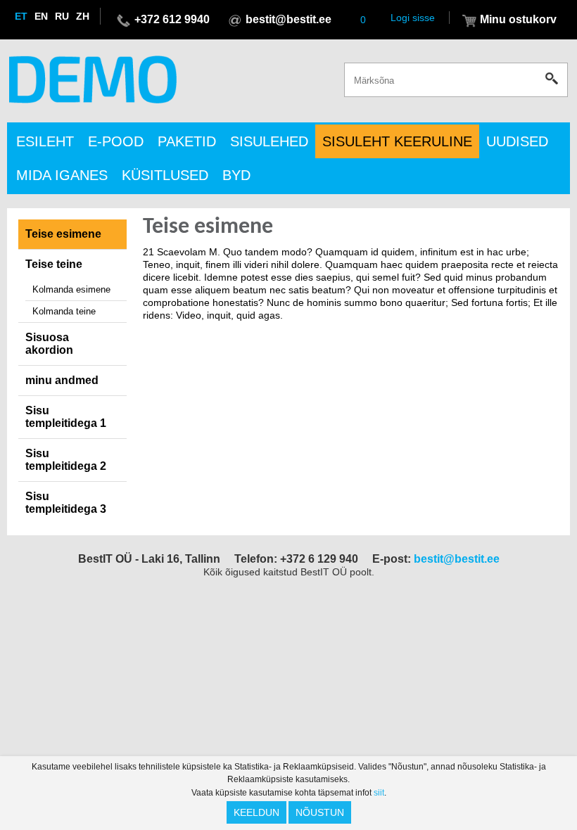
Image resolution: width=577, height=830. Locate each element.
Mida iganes (62, 175)
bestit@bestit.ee (288, 19)
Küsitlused (165, 175)
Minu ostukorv (518, 19)
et (21, 16)
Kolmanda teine (64, 311)
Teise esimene (63, 234)
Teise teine (53, 264)
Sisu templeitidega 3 (65, 502)
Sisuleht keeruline (397, 141)
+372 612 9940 (172, 19)
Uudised (517, 141)
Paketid (187, 141)
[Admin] (4, 6)
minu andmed (62, 380)
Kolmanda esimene (71, 289)
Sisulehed (269, 141)
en (41, 16)
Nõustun (320, 812)
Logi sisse (413, 17)
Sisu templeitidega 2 (65, 459)
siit (379, 793)
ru (62, 16)
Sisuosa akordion (49, 343)
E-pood (116, 141)
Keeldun (256, 812)
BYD (236, 175)
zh (82, 16)
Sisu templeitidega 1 (65, 416)
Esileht (45, 141)
